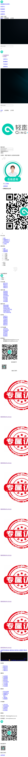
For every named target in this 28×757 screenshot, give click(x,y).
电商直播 (5, 294)
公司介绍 (5, 328)
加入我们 (5, 334)
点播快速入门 (6, 241)
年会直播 (5, 301)
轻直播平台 (6, 693)
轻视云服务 (6, 305)
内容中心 (5, 59)
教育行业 (5, 284)
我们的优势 (6, 330)
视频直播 (5, 251)
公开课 (5, 243)
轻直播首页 (3, 4)
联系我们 (5, 335)
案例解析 (5, 61)
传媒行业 (5, 287)
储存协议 (16, 650)
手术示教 (5, 298)
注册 (5, 16)
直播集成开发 (6, 310)
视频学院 (5, 321)
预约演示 (5, 324)
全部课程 (6, 18)
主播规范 (21, 650)
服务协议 (12, 650)
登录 (2, 16)
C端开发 (5, 697)
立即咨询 (3, 755)
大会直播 (5, 299)
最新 (4, 263)
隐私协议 (7, 650)
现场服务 (5, 698)
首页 (2, 18)
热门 (4, 262)
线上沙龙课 (6, 242)
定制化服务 (6, 306)
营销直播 (5, 292)
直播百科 (5, 323)
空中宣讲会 (6, 295)
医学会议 (5, 297)
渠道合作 (5, 332)
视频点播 (5, 250)
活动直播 (5, 677)
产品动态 (5, 64)
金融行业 (5, 286)
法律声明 (3, 650)
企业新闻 (5, 331)
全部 (4, 238)
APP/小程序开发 (7, 312)
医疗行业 (5, 283)
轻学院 (5, 9)
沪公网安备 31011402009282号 (18, 660)
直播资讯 (5, 66)
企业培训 (5, 291)
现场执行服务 (6, 308)
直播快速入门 (6, 239)
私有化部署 (6, 691)
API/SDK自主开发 (7, 309)
